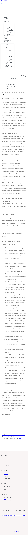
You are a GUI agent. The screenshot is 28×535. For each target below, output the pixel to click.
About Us (9, 25)
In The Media (9, 33)
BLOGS (5, 38)
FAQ (5, 37)
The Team (8, 28)
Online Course (7, 40)
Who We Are (7, 21)
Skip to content (3, 0)
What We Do (7, 35)
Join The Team (10, 30)
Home (5, 17)
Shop (5, 20)
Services (6, 18)
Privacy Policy (16, 531)
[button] (14, 419)
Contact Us (6, 41)
